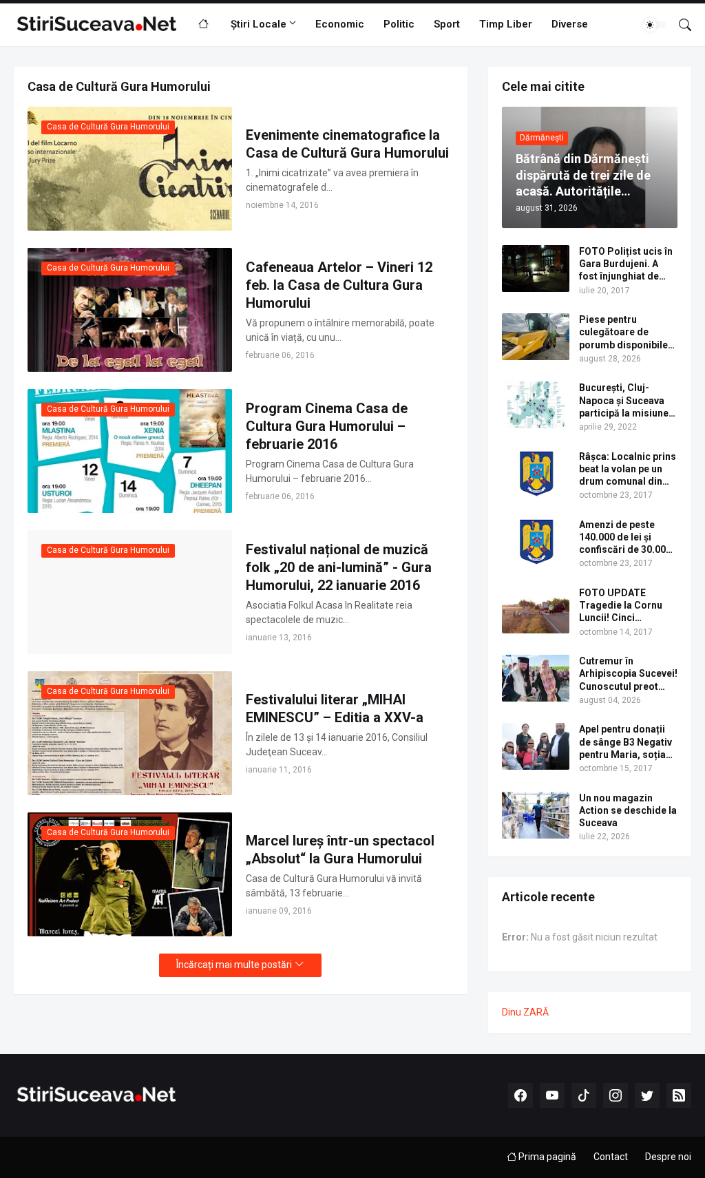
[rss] (678, 1095)
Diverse (569, 24)
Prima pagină (546, 1156)
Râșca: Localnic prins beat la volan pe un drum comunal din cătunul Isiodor (627, 469)
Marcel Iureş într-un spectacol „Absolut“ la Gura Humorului (340, 849)
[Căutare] (679, 24)
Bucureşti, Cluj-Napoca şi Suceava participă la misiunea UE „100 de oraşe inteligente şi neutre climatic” (626, 400)
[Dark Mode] (654, 24)
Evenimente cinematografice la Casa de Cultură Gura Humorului (347, 144)
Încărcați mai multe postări (234, 964)
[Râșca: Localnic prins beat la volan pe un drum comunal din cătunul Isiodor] (535, 473)
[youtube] (552, 1095)
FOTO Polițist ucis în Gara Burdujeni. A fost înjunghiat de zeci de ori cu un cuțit (627, 264)
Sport (447, 24)
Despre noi (668, 1156)
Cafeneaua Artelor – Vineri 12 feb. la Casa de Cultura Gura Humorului (339, 285)
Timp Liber (505, 24)
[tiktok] (583, 1095)
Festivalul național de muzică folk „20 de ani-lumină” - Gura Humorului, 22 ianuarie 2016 (339, 567)
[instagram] (615, 1095)
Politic (398, 24)
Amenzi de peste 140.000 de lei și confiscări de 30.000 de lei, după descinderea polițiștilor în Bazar (625, 537)
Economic (339, 24)
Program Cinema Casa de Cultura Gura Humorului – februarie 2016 (327, 426)
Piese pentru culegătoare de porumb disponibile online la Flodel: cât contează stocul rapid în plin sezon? (623, 332)
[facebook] (520, 1095)
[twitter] (647, 1095)
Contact (610, 1156)
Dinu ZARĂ (525, 1012)
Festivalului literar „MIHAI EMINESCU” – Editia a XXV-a (334, 708)
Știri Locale (258, 24)
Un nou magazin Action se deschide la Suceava (628, 810)
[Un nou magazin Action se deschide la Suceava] (535, 815)
